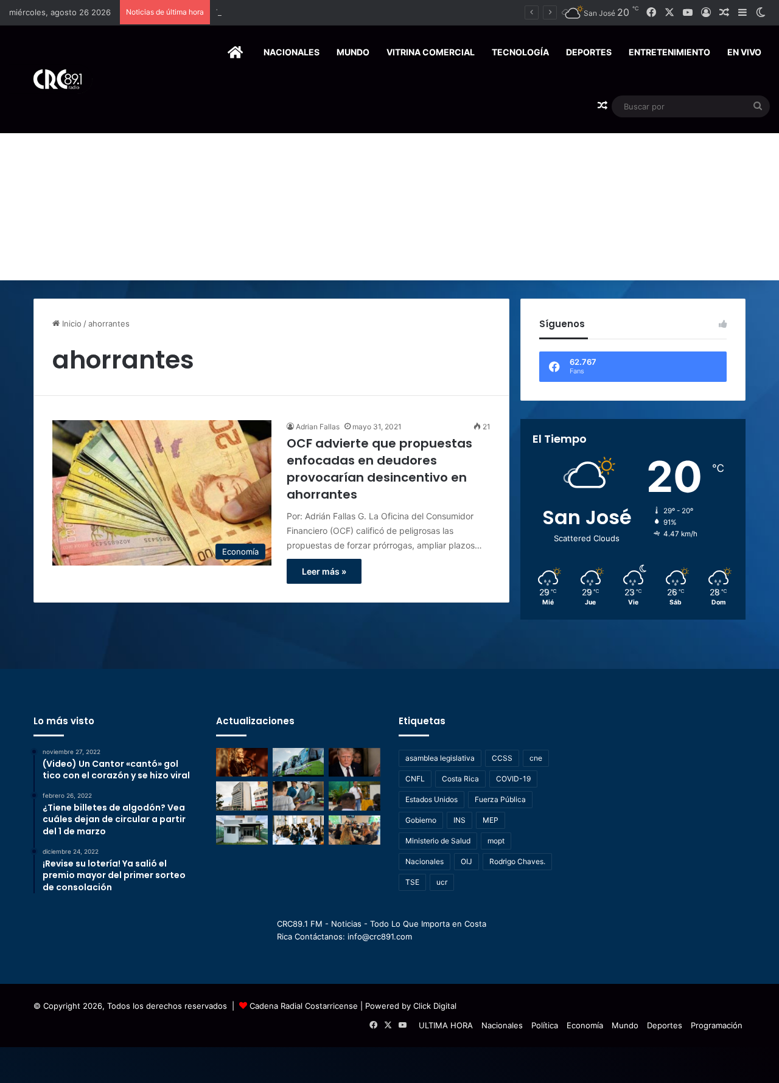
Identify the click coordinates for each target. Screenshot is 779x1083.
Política (544, 1025)
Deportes (589, 52)
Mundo (353, 52)
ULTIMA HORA (446, 1025)
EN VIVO (744, 52)
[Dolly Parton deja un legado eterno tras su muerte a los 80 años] (242, 762)
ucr (441, 882)
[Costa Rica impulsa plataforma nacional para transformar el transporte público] (298, 762)
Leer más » (324, 571)
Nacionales (292, 52)
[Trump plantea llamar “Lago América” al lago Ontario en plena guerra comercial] (354, 762)
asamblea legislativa (440, 758)
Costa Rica (460, 778)
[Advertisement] (389, 189)
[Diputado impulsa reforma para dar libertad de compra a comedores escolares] (298, 796)
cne (535, 758)
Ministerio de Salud (437, 840)
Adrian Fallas (318, 426)
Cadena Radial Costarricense (304, 1006)
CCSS (502, 758)
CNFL (415, 778)
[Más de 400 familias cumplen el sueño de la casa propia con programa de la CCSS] (242, 796)
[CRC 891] (51, 79)
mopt (496, 840)
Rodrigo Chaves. (517, 861)
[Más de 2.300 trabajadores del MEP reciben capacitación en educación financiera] (354, 796)
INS (459, 820)
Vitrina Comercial (430, 52)
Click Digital (434, 1006)
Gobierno (420, 820)
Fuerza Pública (500, 799)
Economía (585, 1025)
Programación (716, 1025)
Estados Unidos (431, 799)
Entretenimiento (669, 52)
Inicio (71, 323)
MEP (490, 820)
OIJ (466, 861)
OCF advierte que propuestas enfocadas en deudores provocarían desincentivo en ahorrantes (379, 469)
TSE (412, 882)
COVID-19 (513, 778)
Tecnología (520, 52)
